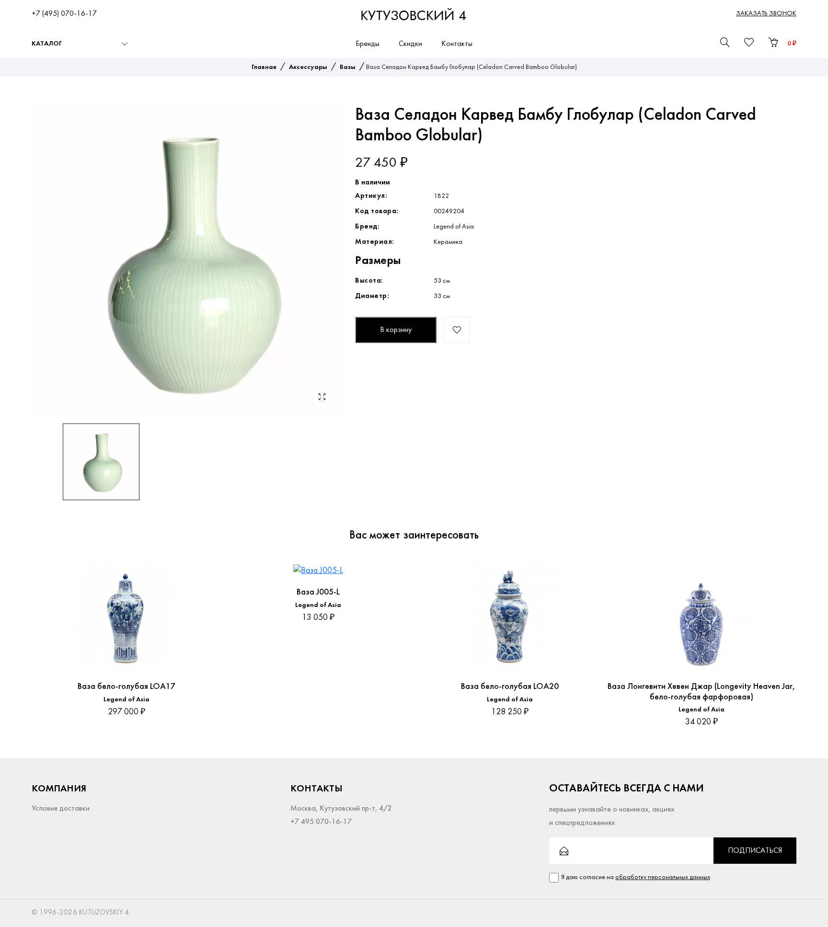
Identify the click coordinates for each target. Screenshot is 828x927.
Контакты (456, 44)
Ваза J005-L (318, 592)
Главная (264, 67)
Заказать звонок (766, 14)
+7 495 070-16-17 (321, 822)
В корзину (396, 330)
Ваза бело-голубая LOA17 (126, 687)
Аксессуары (308, 67)
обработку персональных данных (662, 877)
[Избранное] (204, 571)
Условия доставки (61, 809)
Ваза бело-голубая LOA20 (510, 687)
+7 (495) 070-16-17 (64, 14)
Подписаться (755, 851)
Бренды (368, 44)
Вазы (348, 67)
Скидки (410, 44)
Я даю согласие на (635, 877)
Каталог (47, 44)
